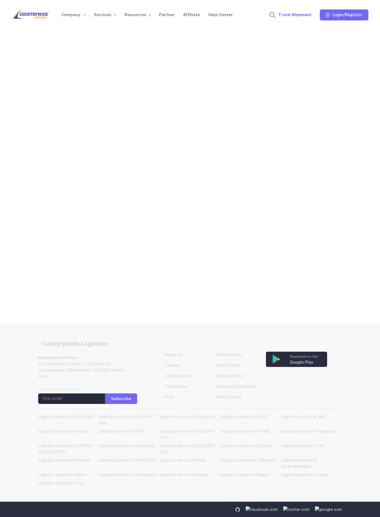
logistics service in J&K (303, 416)
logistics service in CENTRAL (66, 416)
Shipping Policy (229, 375)
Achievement (177, 375)
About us (173, 354)
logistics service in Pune (183, 460)
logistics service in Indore (184, 474)
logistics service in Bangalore (127, 445)
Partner (167, 14)
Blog (169, 397)
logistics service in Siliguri (244, 474)
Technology (176, 386)
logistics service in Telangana (248, 460)
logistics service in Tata (60, 483)
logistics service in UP (302, 445)
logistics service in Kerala (62, 431)
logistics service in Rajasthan (309, 431)
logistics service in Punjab (245, 431)
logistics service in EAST (244, 416)
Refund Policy (228, 354)
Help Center (220, 14)
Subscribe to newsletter (58, 389)
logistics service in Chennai (246, 445)
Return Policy (228, 365)
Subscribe (121, 398)
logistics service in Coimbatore (128, 474)
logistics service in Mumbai (64, 460)
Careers (172, 365)
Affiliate (191, 14)
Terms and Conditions (236, 386)
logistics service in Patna (305, 474)
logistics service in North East (127, 460)
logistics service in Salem (62, 474)
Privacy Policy (228, 397)
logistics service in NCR (121, 431)
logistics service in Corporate (188, 416)
